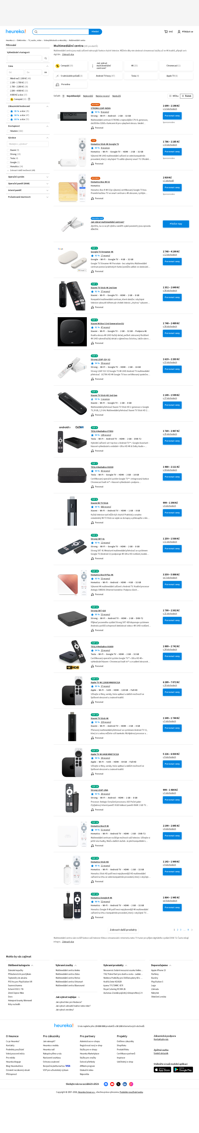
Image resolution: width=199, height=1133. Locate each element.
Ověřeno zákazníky (125, 1041)
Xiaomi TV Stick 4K (100, 718)
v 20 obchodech (170, 685)
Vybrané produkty (113, 965)
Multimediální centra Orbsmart (69, 981)
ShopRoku (121, 1045)
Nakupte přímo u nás (52, 1053)
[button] (24, 58)
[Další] (192, 930)
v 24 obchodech (170, 649)
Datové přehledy (87, 1061)
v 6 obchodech (169, 506)
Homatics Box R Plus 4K (102, 574)
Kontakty (10, 1045)
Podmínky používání (15, 1049)
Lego (153, 985)
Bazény (154, 978)
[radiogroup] (28, 115)
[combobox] (60, 32)
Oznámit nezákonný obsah (18, 1070)
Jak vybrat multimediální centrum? (107, 222)
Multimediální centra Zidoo (68, 974)
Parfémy (155, 974)
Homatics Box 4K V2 (100, 182)
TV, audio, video (35, 40)
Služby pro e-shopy (88, 1049)
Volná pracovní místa (15, 1053)
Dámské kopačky (15, 970)
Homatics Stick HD (100, 862)
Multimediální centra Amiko (68, 970)
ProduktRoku (123, 1049)
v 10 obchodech (170, 145)
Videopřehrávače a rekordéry (55, 40)
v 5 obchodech (169, 721)
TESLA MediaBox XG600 (102, 646)
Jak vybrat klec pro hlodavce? (69, 1002)
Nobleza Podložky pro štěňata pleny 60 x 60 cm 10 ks (123, 978)
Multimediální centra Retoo (68, 978)
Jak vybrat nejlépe (66, 997)
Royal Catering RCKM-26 (114, 989)
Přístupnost (11, 1074)
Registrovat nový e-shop (91, 1045)
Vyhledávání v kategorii (18, 52)
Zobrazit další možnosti (20, 170)
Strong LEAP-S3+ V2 (100, 359)
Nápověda (84, 1074)
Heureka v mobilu (51, 1045)
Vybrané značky (64, 965)
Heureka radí (48, 1049)
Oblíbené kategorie (19, 965)
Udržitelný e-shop (125, 1061)
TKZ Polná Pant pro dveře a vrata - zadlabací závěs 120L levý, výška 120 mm (123, 974)
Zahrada (155, 989)
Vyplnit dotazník (161, 1053)
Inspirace (121, 1057)
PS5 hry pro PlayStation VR (20, 981)
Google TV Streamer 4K (102, 251)
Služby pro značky (88, 1057)
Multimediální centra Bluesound (70, 985)
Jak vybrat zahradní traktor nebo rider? (73, 1006)
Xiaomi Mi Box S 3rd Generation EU (107, 323)
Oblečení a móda (158, 996)
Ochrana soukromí (51, 1061)
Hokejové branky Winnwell (20, 1000)
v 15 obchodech (170, 362)
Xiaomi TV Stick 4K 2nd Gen (104, 287)
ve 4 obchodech (170, 900)
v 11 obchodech (170, 542)
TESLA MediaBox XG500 (102, 467)
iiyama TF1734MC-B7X (113, 985)
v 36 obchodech (170, 290)
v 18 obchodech (170, 470)
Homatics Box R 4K (100, 826)
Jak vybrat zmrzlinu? (65, 1009)
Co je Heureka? (13, 1041)
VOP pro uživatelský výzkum (55, 1070)
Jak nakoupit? (49, 1041)
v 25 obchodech (170, 434)
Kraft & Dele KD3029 (112, 981)
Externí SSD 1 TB (15, 989)
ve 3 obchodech (170, 577)
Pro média (10, 1057)
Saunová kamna (15, 985)
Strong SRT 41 (98, 539)
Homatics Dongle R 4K (101, 897)
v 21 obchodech (170, 613)
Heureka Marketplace (89, 1053)
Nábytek (155, 993)
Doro (10, 996)
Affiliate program (87, 1066)
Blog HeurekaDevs (14, 1066)
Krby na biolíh (14, 1004)
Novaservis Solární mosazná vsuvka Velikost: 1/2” (123, 970)
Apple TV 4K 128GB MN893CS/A (105, 682)
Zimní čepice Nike (16, 993)
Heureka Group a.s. (86, 1092)
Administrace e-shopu (90, 1041)
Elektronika (21, 40)
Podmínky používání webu (131, 1092)
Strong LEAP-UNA (99, 790)
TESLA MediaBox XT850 (102, 431)
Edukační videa (86, 1070)
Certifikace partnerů (126, 1053)
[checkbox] (8, 78)
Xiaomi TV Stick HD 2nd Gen (104, 395)
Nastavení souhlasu (52, 1057)
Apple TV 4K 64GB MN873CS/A (105, 754)
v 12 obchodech (170, 109)
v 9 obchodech (169, 757)
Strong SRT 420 (98, 610)
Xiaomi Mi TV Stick (99, 503)
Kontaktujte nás (161, 1039)
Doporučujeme (159, 965)
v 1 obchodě (168, 180)
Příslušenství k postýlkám (19, 974)
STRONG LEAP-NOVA (101, 108)
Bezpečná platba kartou (54, 1066)
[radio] (8, 111)
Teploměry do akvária (17, 978)
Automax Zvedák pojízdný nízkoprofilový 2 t (123, 993)
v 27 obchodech (170, 398)
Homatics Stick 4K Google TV (105, 144)
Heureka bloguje (13, 1061)
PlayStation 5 (157, 981)
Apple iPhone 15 (158, 970)
